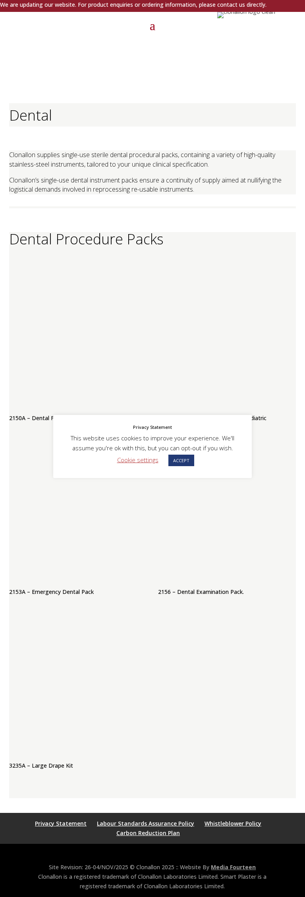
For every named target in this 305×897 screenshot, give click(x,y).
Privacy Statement (61, 823)
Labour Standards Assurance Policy (145, 823)
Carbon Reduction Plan (148, 833)
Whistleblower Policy (233, 823)
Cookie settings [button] (137, 460)
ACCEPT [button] (181, 460)
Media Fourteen (233, 867)
